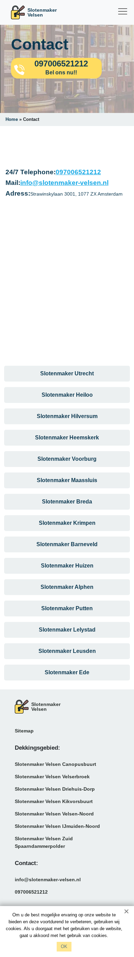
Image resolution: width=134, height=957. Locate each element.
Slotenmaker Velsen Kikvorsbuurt (54, 801)
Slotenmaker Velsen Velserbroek (52, 776)
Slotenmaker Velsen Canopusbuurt (55, 764)
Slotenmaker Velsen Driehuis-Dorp (55, 789)
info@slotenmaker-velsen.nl (64, 182)
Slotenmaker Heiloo (67, 395)
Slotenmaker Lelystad (67, 630)
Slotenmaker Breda (67, 501)
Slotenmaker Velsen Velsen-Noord (54, 813)
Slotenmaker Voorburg (67, 459)
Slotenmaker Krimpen (67, 523)
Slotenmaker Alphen (67, 587)
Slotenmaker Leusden (67, 651)
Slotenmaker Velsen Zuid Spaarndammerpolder (44, 842)
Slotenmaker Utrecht (67, 373)
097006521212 (78, 172)
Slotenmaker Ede (67, 672)
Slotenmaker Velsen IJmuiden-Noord (57, 826)
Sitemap (24, 731)
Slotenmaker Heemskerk (67, 437)
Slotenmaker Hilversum (67, 416)
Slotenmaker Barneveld (67, 544)
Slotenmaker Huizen (67, 566)
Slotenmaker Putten (67, 608)
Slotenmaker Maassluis (67, 480)
